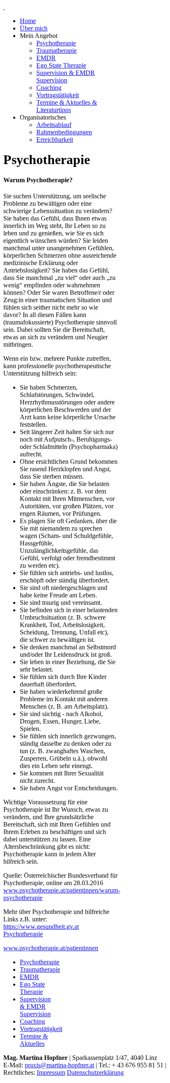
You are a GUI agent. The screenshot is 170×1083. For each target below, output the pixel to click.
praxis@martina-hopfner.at (59, 1065)
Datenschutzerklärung (95, 1072)
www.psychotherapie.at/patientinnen (50, 947)
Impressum (51, 1072)
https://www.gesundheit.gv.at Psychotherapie (41, 930)
